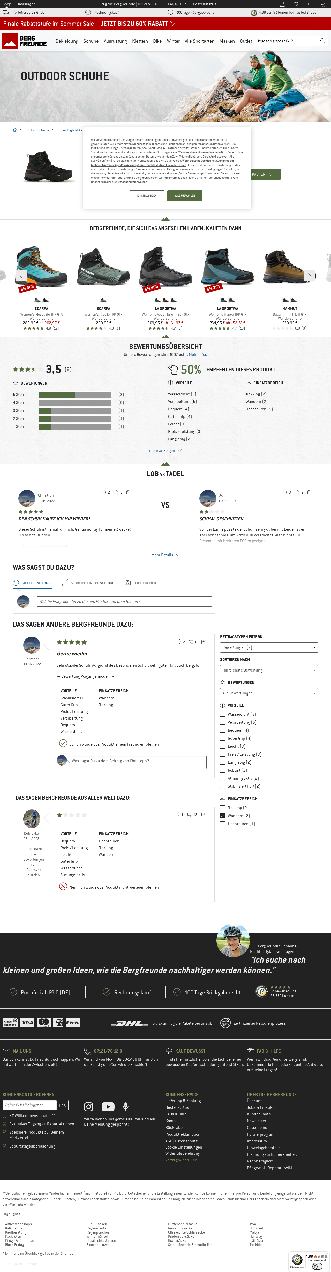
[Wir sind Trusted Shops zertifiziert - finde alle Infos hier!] (261, 991)
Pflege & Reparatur (19, 1240)
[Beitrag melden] (128, 492)
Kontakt (172, 1120)
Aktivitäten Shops (18, 1224)
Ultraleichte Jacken (101, 1240)
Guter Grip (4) (180, 416)
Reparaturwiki (280, 1167)
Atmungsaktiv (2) (243, 778)
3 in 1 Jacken (97, 1224)
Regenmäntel (97, 1228)
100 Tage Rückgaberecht (195, 12)
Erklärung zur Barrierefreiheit (272, 1154)
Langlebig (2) (180, 439)
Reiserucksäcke (180, 1228)
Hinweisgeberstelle (264, 1147)
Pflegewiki (256, 1167)
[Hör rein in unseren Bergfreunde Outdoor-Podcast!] (129, 1108)
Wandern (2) (257, 401)
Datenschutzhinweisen (132, 182)
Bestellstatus (177, 1107)
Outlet (246, 41)
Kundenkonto (259, 1114)
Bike (157, 41)
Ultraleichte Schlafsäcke (186, 1232)
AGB (169, 1141)
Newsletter (256, 1120)
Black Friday (14, 1244)
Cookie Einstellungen (184, 1147)
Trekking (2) (256, 394)
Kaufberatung (15, 1232)
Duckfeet (256, 1228)
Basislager (26, 4)
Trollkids (256, 1244)
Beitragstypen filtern (241, 636)
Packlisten (13, 1236)
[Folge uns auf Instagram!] (92, 1108)
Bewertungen (240, 682)
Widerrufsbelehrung (183, 1153)
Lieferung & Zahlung (183, 1100)
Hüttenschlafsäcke (182, 1224)
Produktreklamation (183, 1134)
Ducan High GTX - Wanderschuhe (81, 130)
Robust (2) (237, 770)
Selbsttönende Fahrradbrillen (190, 1244)
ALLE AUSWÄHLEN (185, 195)
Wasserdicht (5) (182, 394)
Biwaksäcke (177, 1240)
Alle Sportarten (199, 41)
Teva (253, 1224)
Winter (173, 41)
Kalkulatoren (15, 1228)
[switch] (317, 1266)
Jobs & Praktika (260, 1107)
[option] (165, 76)
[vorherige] (21, 275)
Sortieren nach (235, 659)
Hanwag (256, 1236)
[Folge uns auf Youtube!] (112, 1108)
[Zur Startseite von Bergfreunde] (26, 40)
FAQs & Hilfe (176, 1114)
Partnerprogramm (262, 1134)
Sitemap (67, 1253)
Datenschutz (186, 1141)
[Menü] (327, 1254)
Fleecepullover (98, 1244)
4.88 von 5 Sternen (287, 12)
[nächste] (309, 275)
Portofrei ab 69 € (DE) (29, 12)
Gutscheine (257, 1127)
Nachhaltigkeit (260, 1161)
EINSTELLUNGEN (146, 195)
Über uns (254, 1100)
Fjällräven (257, 1240)
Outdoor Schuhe (36, 130)
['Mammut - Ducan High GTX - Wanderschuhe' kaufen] (49, 167)
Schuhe (91, 41)
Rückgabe (174, 1127)
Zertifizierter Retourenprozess (260, 1023)
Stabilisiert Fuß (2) (244, 786)
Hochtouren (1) (259, 409)
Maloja (254, 1232)
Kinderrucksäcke (181, 1236)
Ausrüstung (115, 41)
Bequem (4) (178, 409)
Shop (7, 4)
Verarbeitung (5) (182, 401)
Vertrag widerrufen (181, 1160)
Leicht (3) (177, 424)
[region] (167, 168)
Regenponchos (98, 1232)
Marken (227, 41)
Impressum (257, 1141)
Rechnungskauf (106, 12)
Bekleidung (67, 41)
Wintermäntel (97, 1236)
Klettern (140, 41)
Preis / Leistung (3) (185, 431)
